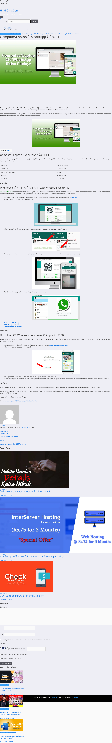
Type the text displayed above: (17, 649)
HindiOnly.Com (9, 10)
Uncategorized (4, 685)
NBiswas (60, 34)
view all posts (4, 431)
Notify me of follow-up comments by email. (14, 654)
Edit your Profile (26, 427)
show (9, 150)
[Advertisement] (56, 95)
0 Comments (76, 34)
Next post (3, 440)
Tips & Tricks (11, 34)
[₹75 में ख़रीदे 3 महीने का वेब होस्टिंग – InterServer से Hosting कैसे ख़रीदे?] (56, 552)
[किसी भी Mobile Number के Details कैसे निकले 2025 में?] (34, 487)
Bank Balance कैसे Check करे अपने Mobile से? (22, 596)
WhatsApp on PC (42, 34)
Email (2, 634)
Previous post (4, 433)
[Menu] (1, 17)
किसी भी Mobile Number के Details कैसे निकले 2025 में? (26, 491)
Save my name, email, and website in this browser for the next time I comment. (26, 640)
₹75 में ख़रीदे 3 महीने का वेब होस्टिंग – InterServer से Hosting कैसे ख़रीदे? (32, 556)
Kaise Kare (3, 34)
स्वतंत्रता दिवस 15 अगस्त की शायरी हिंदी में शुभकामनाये (13, 444)
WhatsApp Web (52, 34)
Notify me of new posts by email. (11, 658)
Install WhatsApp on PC (29, 34)
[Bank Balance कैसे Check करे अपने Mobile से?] (26, 591)
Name (2, 628)
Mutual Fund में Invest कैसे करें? (9, 437)
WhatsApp (18, 34)
